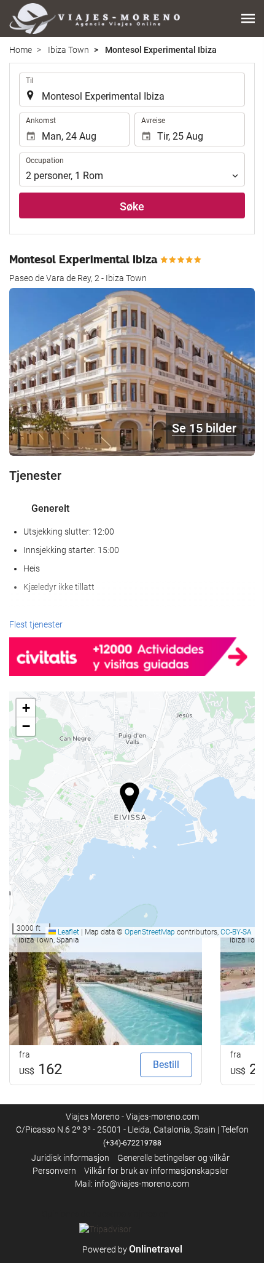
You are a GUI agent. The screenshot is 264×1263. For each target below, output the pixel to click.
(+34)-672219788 (132, 1143)
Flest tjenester (36, 624)
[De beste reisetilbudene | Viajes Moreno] (94, 18)
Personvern (54, 1171)
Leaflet (67, 932)
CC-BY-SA (236, 932)
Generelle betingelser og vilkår (173, 1158)
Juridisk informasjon (70, 1158)
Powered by (132, 1249)
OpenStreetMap (150, 932)
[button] (248, 18)
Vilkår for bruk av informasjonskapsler (156, 1171)
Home (20, 50)
